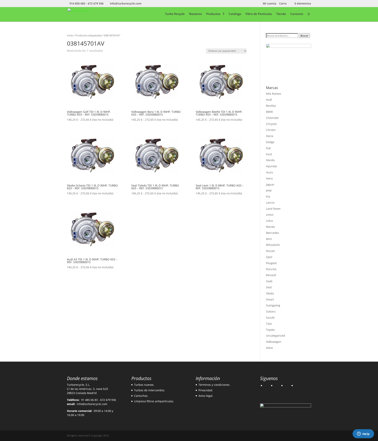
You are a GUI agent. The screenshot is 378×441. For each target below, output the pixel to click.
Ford (269, 154)
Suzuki (270, 317)
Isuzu (269, 172)
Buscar (304, 35)
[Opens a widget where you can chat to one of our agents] (363, 434)
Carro (283, 3)
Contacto (296, 14)
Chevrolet (272, 118)
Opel (269, 257)
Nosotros (195, 14)
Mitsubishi (273, 245)
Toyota (270, 330)
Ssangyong (273, 305)
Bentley (271, 105)
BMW (269, 112)
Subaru (271, 311)
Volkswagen (273, 342)
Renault (271, 275)
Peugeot (271, 263)
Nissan (270, 251)
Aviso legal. (205, 396)
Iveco (269, 178)
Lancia (270, 202)
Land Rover (273, 208)
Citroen (271, 130)
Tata (269, 323)
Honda (270, 160)
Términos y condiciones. (214, 385)
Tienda (281, 14)
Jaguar (270, 184)
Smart (270, 299)
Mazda (270, 227)
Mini (269, 239)
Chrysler (271, 124)
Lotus (269, 220)
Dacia (269, 136)
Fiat (268, 148)
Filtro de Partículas (259, 14)
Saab (269, 281)
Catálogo (235, 14)
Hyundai (271, 166)
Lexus (269, 214)
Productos (213, 14)
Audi (269, 99)
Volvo (269, 348)
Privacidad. (205, 390)
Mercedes (272, 233)
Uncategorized (275, 335)
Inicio (70, 35)
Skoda (270, 293)
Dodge (270, 142)
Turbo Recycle (175, 14)
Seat (269, 287)
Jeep (269, 190)
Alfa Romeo (273, 94)
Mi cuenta (269, 3)
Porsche (271, 269)
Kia (268, 196)
